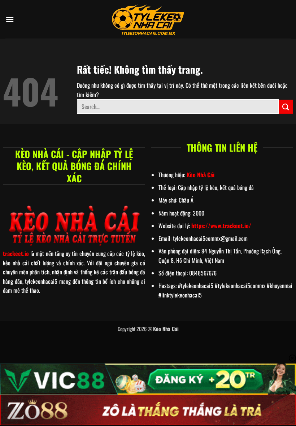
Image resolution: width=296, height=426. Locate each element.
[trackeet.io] (148, 19)
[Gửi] (286, 107)
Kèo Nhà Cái (200, 174)
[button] (9, 19)
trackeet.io (16, 253)
